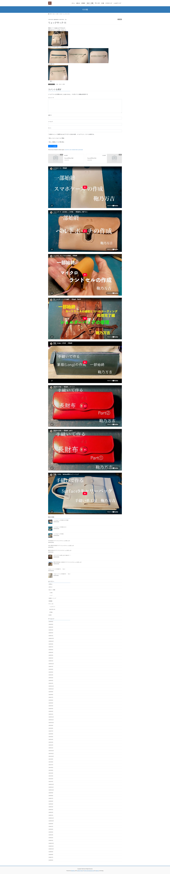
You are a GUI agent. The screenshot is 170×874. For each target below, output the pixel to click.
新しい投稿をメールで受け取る (56, 142)
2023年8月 (51, 694)
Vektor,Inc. (97, 870)
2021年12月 (51, 750)
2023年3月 (51, 708)
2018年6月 (51, 860)
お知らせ (50, 586)
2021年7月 (51, 764)
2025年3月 (51, 655)
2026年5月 (51, 624)
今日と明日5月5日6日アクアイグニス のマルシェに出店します (61, 545)
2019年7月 (51, 826)
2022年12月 (51, 717)
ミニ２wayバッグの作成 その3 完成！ (61, 520)
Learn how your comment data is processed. (74, 149)
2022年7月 (51, 731)
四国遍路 (50, 601)
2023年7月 (51, 697)
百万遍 (51, 612)
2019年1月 (51, 840)
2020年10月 (51, 790)
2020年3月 (51, 809)
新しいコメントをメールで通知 (56, 138)
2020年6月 (51, 801)
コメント (51, 97)
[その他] (55, 158)
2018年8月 (51, 854)
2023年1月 (51, 714)
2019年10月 (51, 820)
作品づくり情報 (62, 84)
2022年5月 (51, 736)
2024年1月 (51, 683)
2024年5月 (51, 672)
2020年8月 (51, 795)
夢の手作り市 (52, 609)
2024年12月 (51, 663)
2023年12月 (51, 686)
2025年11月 (51, 641)
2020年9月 (51, 792)
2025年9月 (51, 644)
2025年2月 (51, 658)
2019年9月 (51, 823)
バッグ (51, 595)
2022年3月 (51, 742)
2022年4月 (51, 739)
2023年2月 (51, 711)
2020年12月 (51, 784)
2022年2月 (51, 745)
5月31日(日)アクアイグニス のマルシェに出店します (59, 540)
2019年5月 (51, 832)
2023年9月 (51, 691)
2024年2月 (51, 680)
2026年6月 (51, 621)
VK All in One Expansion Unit (89, 870)
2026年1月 (51, 635)
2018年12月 (51, 843)
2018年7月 (51, 857)
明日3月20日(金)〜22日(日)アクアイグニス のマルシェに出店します (67, 562)
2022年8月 (51, 728)
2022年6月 (51, 733)
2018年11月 (51, 846)
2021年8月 (51, 761)
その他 (119, 19)
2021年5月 (51, 770)
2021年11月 (51, 753)
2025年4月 (51, 652)
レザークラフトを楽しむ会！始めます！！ (62, 555)
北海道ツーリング (52, 598)
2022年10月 (51, 722)
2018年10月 (51, 848)
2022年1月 (51, 747)
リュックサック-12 (91, 158)
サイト (49, 128)
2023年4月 (51, 705)
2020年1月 (51, 815)
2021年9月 (51, 759)
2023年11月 (51, 688)
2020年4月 (51, 806)
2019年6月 (51, 829)
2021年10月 (51, 756)
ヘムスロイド (52, 606)
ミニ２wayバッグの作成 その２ (59, 527)
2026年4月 (51, 627)
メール (50, 121)
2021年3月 (51, 775)
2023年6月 (51, 700)
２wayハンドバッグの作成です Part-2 (56, 569)
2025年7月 (51, 646)
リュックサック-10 (68, 158)
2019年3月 (51, 834)
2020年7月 (51, 798)
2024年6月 (51, 669)
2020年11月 (51, 787)
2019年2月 (51, 837)
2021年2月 (51, 778)
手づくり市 (51, 603)
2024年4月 (51, 674)
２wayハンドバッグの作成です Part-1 (61, 573)
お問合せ (50, 584)
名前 (50, 115)
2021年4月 (51, 773)
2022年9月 (51, 725)
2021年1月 (51, 781)
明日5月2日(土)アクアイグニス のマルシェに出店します (59, 550)
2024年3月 (51, 677)
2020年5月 (51, 804)
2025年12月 (51, 638)
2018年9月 (51, 851)
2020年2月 (51, 812)
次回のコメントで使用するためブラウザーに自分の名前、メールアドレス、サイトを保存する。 (72, 134)
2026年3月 (51, 629)
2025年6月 (51, 649)
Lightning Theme (80, 870)
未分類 (50, 615)
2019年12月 (51, 818)
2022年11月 (51, 719)
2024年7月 (51, 666)
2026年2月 (51, 632)
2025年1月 (51, 660)
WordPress (73, 870)
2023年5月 (51, 703)
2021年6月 (51, 767)
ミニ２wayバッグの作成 (58, 533)
